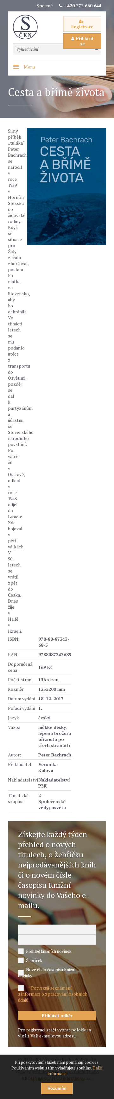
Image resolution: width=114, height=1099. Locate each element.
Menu (29, 67)
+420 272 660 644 (83, 6)
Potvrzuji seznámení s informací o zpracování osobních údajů (52, 994)
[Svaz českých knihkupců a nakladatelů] (28, 27)
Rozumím (57, 1088)
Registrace (82, 26)
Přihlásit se (84, 41)
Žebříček (34, 960)
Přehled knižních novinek (48, 951)
